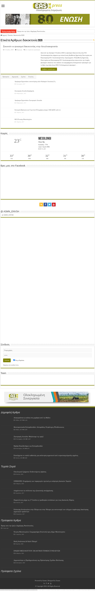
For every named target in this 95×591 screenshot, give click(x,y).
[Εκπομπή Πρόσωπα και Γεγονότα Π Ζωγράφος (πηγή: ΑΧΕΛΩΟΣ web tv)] (7, 113)
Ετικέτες (30, 77)
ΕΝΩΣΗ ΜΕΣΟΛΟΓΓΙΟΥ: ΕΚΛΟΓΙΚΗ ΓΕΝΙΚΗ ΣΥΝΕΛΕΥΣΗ (37, 551)
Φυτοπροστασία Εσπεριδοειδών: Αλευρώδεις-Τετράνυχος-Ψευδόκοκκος (39, 427)
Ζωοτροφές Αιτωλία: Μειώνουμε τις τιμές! (29, 436)
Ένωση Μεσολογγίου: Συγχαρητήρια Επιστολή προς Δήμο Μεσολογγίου (39, 532)
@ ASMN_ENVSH (10, 211)
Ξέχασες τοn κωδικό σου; (11, 365)
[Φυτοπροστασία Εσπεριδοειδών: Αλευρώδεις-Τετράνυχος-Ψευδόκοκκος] (7, 430)
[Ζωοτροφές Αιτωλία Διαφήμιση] (7, 94)
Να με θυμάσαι (19, 360)
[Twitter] (49, 204)
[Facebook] (45, 204)
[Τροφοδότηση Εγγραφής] (93, 40)
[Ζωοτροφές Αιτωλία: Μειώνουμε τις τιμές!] (7, 439)
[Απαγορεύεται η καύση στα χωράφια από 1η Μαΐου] (7, 421)
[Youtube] (54, 204)
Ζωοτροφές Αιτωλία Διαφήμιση (24, 91)
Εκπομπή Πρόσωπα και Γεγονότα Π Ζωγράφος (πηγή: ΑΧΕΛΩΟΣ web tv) (37, 110)
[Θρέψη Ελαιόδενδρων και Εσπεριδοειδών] (7, 449)
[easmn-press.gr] (47, 6)
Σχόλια (23, 77)
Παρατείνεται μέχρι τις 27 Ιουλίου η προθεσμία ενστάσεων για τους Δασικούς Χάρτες (44, 500)
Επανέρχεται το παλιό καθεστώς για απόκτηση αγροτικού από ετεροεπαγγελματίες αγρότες (46, 455)
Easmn (45, 580)
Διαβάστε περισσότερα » (49, 69)
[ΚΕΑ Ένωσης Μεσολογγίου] (7, 122)
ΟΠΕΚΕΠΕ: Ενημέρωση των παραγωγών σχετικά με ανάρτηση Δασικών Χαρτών (42, 481)
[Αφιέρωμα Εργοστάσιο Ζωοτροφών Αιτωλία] (7, 103)
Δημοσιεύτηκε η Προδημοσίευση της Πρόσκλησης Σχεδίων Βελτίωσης (39, 560)
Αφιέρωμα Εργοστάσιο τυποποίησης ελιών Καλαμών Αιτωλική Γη (35, 81)
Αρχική (4, 35)
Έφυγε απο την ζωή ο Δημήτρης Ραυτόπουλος (31, 31)
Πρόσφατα (6, 77)
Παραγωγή (19, 49)
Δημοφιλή (15, 77)
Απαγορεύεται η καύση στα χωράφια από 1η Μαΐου (32, 418)
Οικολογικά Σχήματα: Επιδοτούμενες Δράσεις (30, 472)
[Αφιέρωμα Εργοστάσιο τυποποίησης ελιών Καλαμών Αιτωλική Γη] (7, 84)
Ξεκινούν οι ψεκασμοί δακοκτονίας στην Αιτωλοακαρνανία (30, 46)
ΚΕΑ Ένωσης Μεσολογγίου (23, 119)
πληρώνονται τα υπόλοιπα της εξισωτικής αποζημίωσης (33, 491)
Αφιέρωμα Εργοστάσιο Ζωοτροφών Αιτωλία (28, 100)
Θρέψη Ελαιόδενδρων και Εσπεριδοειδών (28, 446)
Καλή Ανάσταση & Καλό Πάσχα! (25, 541)
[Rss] (41, 204)
